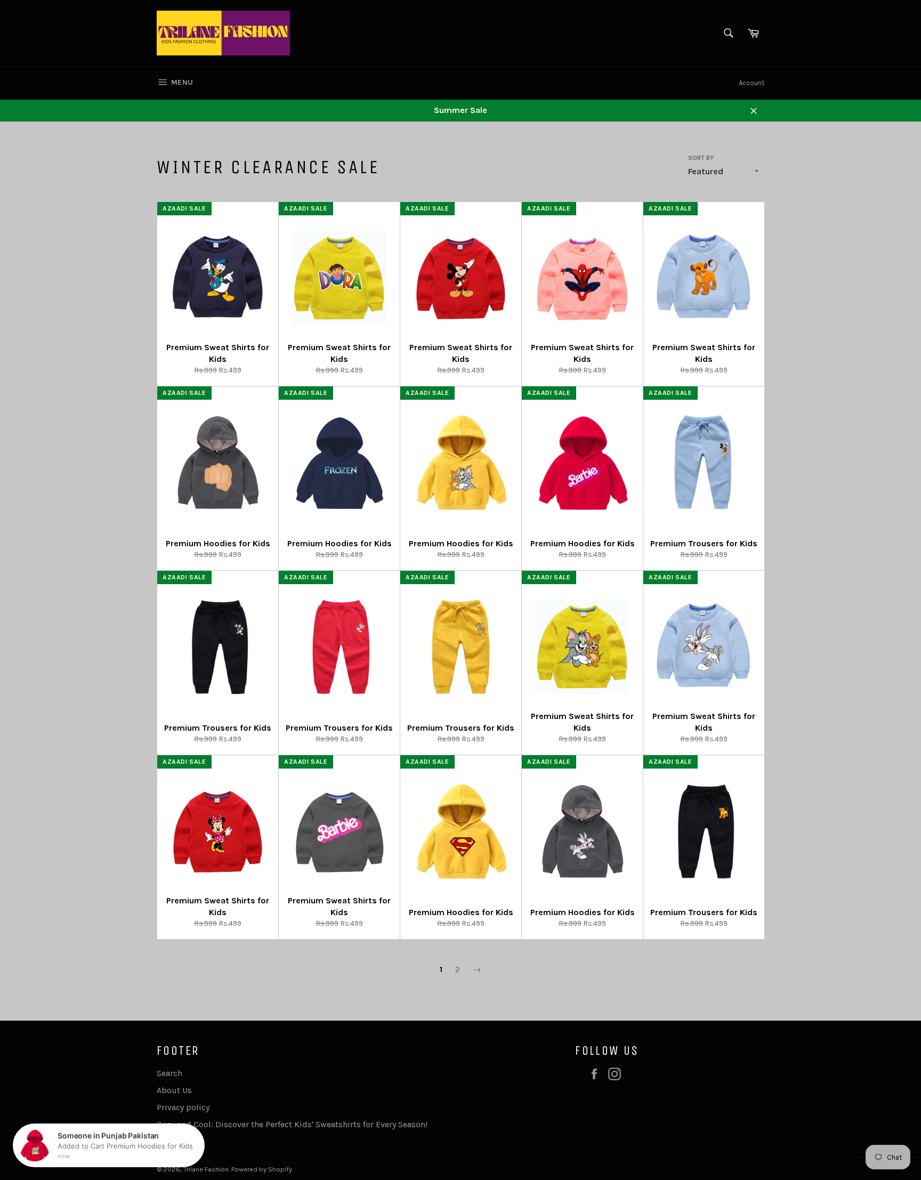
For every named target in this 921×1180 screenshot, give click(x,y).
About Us (174, 1090)
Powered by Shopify (261, 1169)
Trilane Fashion (206, 1169)
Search (169, 1073)
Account (751, 83)
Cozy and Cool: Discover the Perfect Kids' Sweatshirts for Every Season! (292, 1124)
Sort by (701, 157)
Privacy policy (183, 1107)
